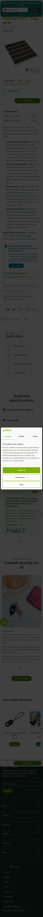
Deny (21, 484)
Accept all (21, 470)
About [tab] (35, 436)
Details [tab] (21, 436)
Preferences (20, 477)
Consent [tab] (7, 436)
